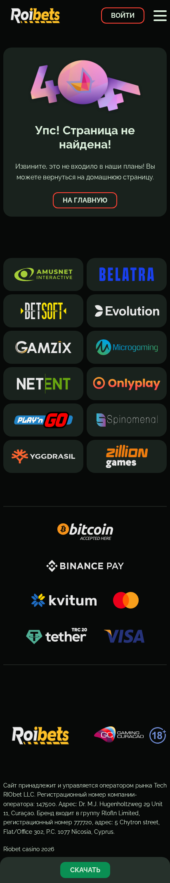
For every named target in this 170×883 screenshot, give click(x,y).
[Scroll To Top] (159, 843)
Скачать (85, 870)
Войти (123, 15)
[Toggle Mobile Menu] (160, 15)
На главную (85, 200)
